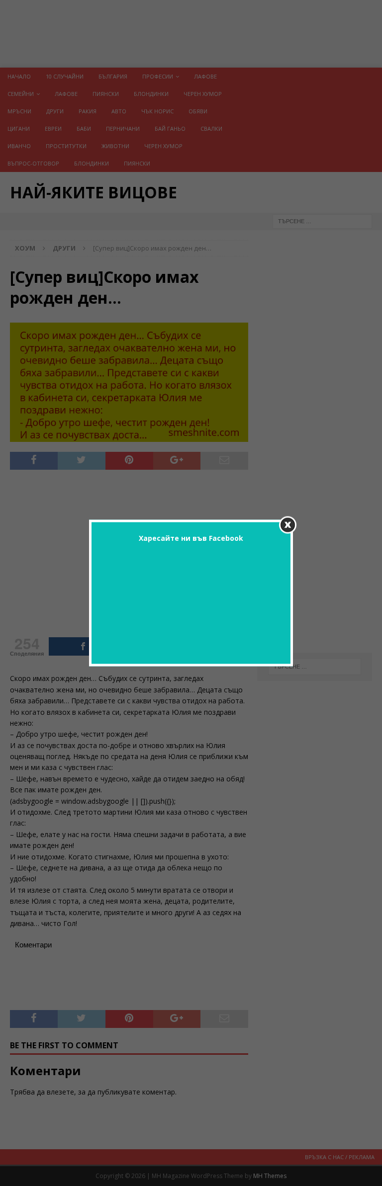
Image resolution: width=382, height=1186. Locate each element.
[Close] (287, 525)
